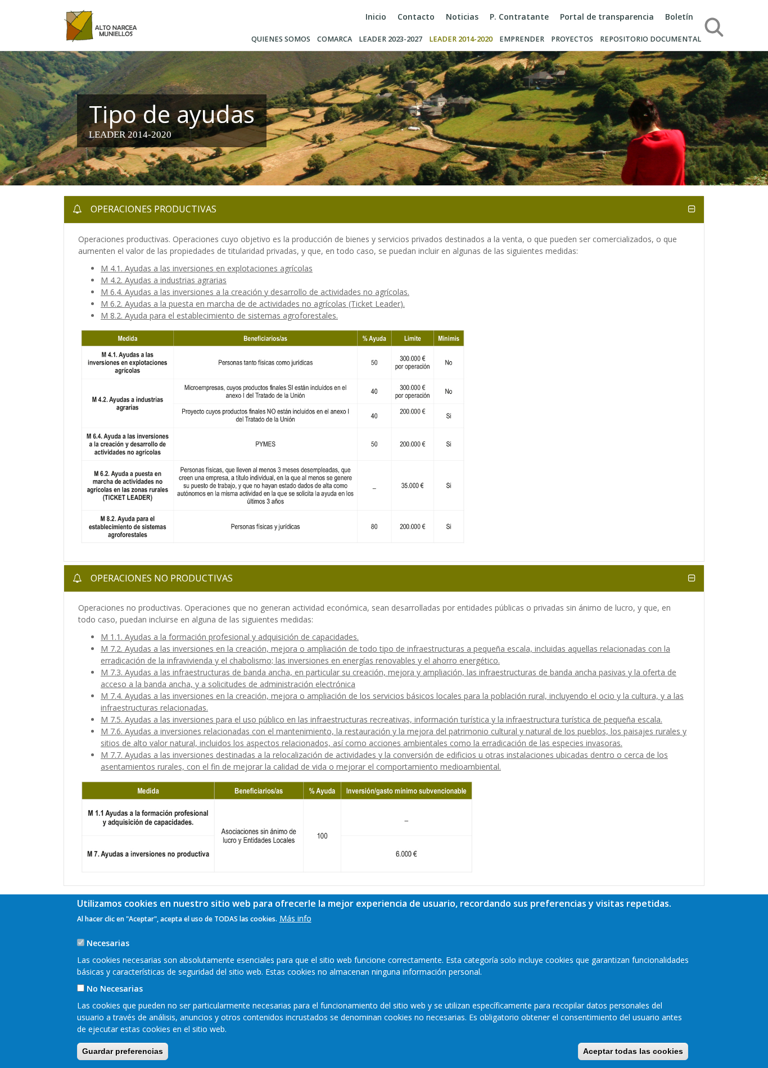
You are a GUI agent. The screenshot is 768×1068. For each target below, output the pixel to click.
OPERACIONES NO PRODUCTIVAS (160, 578)
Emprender (521, 39)
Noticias (462, 16)
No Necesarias (115, 988)
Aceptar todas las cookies (633, 1051)
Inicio (375, 16)
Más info (295, 918)
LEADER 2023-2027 (390, 39)
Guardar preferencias (122, 1051)
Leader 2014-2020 (461, 39)
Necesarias (108, 943)
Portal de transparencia (607, 16)
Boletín (679, 16)
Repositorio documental (650, 39)
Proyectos (572, 39)
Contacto (416, 16)
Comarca (334, 39)
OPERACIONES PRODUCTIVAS (152, 209)
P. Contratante (519, 16)
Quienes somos (280, 39)
